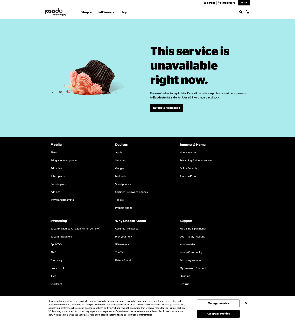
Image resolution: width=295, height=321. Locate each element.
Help (124, 12)
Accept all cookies (218, 313)
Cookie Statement (109, 315)
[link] (161, 98)
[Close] (246, 303)
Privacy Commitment (140, 315)
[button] (244, 2)
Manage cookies (218, 303)
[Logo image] (55, 12)
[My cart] (248, 12)
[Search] (241, 12)
